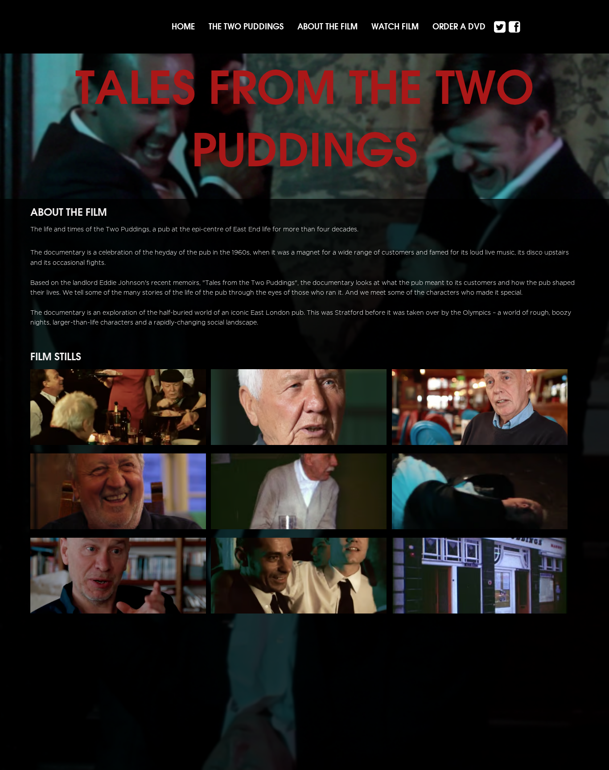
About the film (327, 26)
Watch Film (395, 26)
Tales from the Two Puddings (304, 118)
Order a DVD (459, 26)
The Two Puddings (246, 26)
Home (183, 26)
